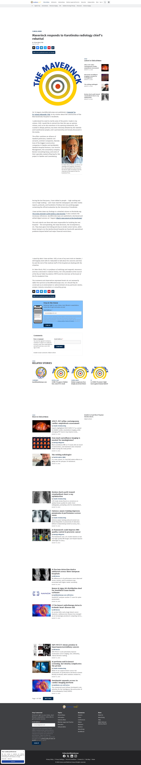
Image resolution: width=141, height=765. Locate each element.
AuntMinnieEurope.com (39, 382)
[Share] (37, 47)
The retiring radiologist (91, 84)
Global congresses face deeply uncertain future (78, 383)
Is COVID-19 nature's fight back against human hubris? (99, 383)
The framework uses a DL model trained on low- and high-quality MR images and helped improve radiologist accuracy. (67, 538)
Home (93, 759)
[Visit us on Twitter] (68, 756)
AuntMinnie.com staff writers (61, 685)
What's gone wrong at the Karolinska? (69, 218)
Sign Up (48, 325)
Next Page (48, 698)
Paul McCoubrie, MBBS (59, 457)
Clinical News (37, 31)
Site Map (87, 759)
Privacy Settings (59, 759)
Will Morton (56, 576)
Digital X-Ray (55, 380)
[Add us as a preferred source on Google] (52, 47)
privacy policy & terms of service (66, 321)
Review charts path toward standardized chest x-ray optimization (92, 95)
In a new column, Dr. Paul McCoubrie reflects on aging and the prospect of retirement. (67, 460)
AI (91, 380)
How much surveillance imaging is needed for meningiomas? (91, 76)
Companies (35, 380)
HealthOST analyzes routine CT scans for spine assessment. (66, 598)
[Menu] (108, 2)
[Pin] (49, 47)
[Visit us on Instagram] (75, 756)
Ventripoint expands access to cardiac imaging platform (65, 682)
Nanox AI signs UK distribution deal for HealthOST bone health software (67, 590)
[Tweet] (45, 47)
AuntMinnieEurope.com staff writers (63, 595)
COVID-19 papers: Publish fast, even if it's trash (59, 383)
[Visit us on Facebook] (64, 756)
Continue (59, 346)
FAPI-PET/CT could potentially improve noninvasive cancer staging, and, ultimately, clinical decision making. (66, 653)
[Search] (104, 2)
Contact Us (81, 759)
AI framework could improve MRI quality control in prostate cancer (66, 531)
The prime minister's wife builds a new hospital (48, 214)
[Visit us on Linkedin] (71, 756)
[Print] (33, 47)
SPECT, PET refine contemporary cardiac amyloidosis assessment (91, 66)
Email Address (48, 310)
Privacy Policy (50, 759)
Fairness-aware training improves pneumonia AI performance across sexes (66, 513)
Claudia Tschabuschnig (59, 426)
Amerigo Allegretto (58, 442)
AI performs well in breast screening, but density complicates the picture (67, 664)
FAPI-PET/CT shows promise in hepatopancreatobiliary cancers (65, 646)
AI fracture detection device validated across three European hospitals (66, 571)
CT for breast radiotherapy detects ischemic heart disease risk (67, 606)
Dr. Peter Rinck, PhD (37, 42)
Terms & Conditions (71, 759)
